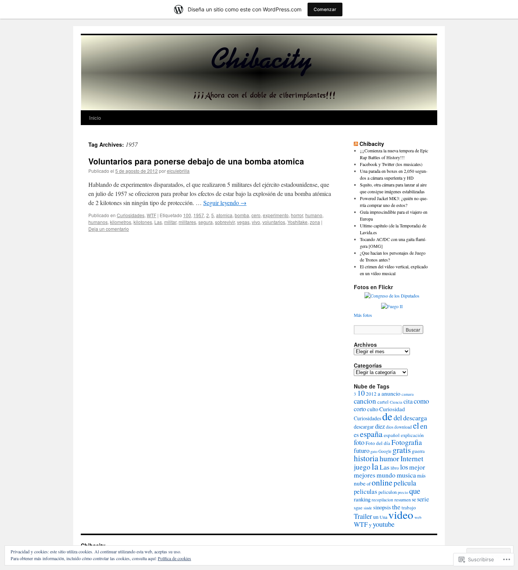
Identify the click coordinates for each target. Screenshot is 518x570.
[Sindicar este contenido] (356, 143)
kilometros (120, 222)
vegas (243, 222)
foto (359, 442)
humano (313, 215)
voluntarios (273, 222)
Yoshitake (297, 222)
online (382, 482)
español (392, 435)
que (414, 490)
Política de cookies (174, 558)
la (375, 466)
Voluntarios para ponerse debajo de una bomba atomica (196, 161)
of (368, 484)
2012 (371, 393)
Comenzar (325, 9)
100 (187, 215)
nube (360, 483)
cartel (383, 402)
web (417, 517)
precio (403, 492)
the (396, 506)
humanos (98, 222)
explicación (412, 435)
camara (408, 394)
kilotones (142, 222)
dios (389, 427)
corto (360, 409)
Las (158, 222)
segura (205, 222)
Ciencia (396, 402)
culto (372, 409)
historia (366, 458)
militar (170, 222)
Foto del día (378, 443)
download (403, 427)
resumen (402, 499)
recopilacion (382, 500)
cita (408, 401)
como (421, 401)
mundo (386, 475)
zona (315, 222)
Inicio (95, 117)
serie (423, 499)
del (398, 417)
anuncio (390, 393)
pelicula (405, 482)
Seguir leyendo (224, 203)
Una (383, 517)
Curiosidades (130, 215)
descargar (364, 426)
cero (256, 215)
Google (384, 451)
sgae (358, 507)
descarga (415, 417)
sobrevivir (225, 222)
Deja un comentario (108, 228)
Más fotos (363, 315)
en (423, 426)
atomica (224, 215)
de (387, 416)
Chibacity (371, 143)
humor (389, 458)
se (414, 499)
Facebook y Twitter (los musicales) (391, 164)
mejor (417, 467)
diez (380, 426)
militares (187, 222)
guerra (418, 451)
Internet (411, 458)
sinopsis (382, 507)
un (375, 516)
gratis (401, 449)
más (421, 475)
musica (406, 474)
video (400, 514)
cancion (365, 401)
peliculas (365, 491)
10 (361, 393)
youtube (383, 524)
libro (395, 468)
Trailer (363, 516)
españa (371, 433)
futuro (361, 450)
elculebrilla (178, 171)
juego (362, 466)
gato (373, 451)
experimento (276, 215)
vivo (256, 222)
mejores (364, 474)
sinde (368, 507)
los (404, 466)
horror (297, 215)
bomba (242, 215)
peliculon (387, 492)
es (356, 435)
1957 (198, 215)
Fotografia (406, 442)
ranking (362, 499)
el (416, 425)
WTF (151, 215)
